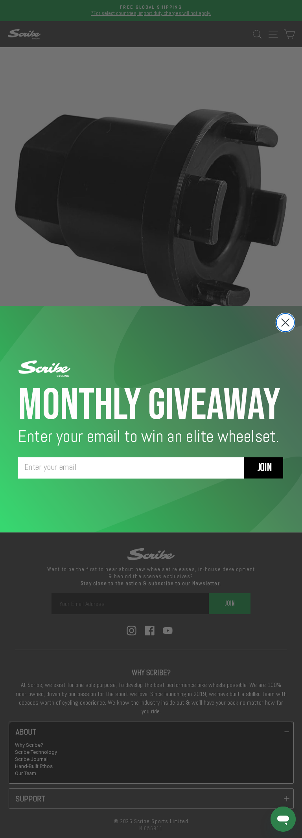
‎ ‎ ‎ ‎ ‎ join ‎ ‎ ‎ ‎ (264, 468)
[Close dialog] (285, 322)
